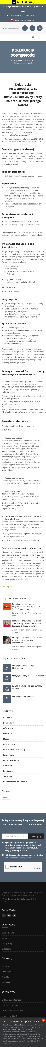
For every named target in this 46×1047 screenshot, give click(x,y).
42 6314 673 (16, 291)
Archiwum (7, 765)
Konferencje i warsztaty (14, 749)
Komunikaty (8, 723)
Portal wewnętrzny (15, 16)
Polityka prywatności (10, 1005)
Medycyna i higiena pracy (24, 696)
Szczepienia (8, 755)
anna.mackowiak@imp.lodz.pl (22, 282)
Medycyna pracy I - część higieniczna (23, 666)
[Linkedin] (32, 28)
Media (6, 739)
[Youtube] (40, 28)
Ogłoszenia (6, 949)
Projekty (5, 977)
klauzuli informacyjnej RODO (17, 858)
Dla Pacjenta (7, 971)
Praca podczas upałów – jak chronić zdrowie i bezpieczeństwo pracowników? (27, 640)
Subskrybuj (36, 836)
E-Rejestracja (30, 16)
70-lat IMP (7, 776)
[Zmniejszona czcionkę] (11, 2)
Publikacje (8, 771)
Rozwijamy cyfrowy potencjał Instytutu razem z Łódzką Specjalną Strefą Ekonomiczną (26, 606)
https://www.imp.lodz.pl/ (20, 135)
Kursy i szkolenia (11, 760)
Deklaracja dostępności (11, 1000)
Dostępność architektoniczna (14, 1010)
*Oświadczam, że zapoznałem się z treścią (23, 856)
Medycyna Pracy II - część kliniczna (28, 676)
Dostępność (29, 60)
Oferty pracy (9, 744)
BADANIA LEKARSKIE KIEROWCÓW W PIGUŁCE (27, 687)
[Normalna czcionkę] (14, 2)
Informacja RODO (9, 1016)
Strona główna (16, 60)
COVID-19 (7, 733)
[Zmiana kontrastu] (22, 2)
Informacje (8, 728)
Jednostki (5, 966)
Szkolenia (6, 982)
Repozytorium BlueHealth (15, 781)
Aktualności (8, 717)
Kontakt (5, 798)
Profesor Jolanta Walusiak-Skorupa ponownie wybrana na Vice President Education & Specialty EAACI (27, 623)
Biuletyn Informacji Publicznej (23, 20)
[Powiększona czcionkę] (17, 2)
